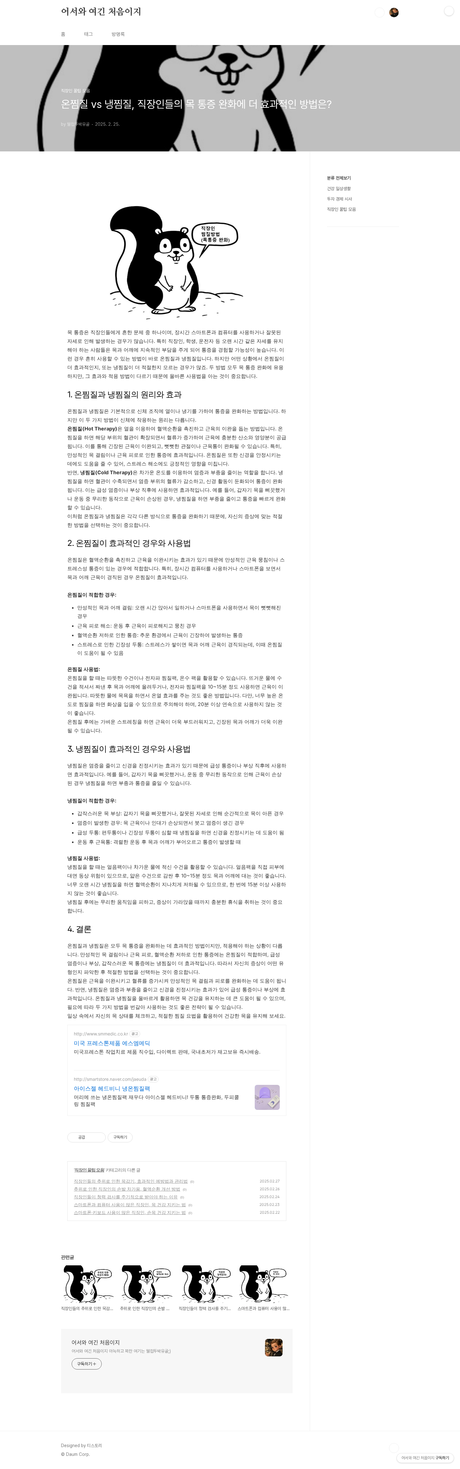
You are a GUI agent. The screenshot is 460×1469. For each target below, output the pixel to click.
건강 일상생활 (339, 188)
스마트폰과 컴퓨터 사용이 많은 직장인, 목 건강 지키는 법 (130, 1204)
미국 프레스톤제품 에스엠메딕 (112, 1043)
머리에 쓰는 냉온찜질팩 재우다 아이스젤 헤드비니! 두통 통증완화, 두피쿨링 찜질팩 (156, 1100)
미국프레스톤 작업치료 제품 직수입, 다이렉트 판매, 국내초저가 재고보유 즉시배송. (167, 1052)
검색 (379, 12)
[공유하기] (91, 1137)
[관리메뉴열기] (449, 11)
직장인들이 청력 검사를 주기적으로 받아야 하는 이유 (126, 1196)
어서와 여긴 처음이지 (101, 12)
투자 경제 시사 (339, 198)
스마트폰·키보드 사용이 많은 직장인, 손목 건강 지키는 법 (130, 1212)
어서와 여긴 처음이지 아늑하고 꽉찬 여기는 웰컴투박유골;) (121, 1351)
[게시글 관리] (99, 1137)
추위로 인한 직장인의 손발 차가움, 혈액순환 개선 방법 (127, 1189)
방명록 (118, 34)
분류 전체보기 (339, 177)
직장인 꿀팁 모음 (89, 1169)
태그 (88, 34)
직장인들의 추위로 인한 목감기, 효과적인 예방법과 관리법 (131, 1181)
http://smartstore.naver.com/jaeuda (110, 1079)
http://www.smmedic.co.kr (101, 1033)
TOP (394, 1448)
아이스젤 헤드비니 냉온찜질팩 (112, 1088)
